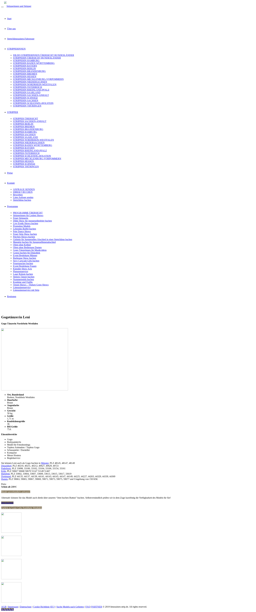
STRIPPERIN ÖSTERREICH (27, 87)
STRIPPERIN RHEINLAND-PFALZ (31, 90)
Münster (45, 463)
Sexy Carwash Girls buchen (26, 260)
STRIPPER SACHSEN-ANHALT (29, 121)
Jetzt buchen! (7, 503)
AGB (3, 606)
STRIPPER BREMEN (24, 126)
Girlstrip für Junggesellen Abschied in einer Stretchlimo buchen (42, 239)
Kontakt (11, 183)
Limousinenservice (22, 287)
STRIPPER (12, 112)
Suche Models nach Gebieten (70, 606)
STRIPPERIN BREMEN (25, 74)
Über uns (11, 28)
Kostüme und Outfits (23, 282)
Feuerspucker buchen (23, 263)
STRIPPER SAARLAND (25, 137)
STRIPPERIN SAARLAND (26, 92)
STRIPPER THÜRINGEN (26, 166)
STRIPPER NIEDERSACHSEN (29, 142)
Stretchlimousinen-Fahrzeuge (20, 38)
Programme (12, 206)
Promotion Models (21, 226)
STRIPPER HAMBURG (25, 132)
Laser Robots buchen (23, 274)
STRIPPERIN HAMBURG (26, 60)
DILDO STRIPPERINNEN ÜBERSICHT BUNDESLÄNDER (43, 55)
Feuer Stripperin (20, 218)
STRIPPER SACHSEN (24, 134)
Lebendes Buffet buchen (24, 229)
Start (9, 18)
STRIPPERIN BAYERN (25, 66)
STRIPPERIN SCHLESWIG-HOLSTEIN (33, 103)
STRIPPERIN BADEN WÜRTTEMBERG (34, 63)
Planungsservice (20, 271)
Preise (10, 173)
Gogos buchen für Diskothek (26, 252)
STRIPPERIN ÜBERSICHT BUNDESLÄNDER (37, 58)
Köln (3, 471)
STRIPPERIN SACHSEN (25, 100)
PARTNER (96, 606)
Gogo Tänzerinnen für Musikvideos (30, 250)
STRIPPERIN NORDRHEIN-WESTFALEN (34, 84)
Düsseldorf (6, 465)
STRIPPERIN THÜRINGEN (27, 106)
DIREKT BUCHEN (23, 192)
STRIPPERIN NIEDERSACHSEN (30, 82)
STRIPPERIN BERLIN (24, 68)
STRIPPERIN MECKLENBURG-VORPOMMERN (38, 79)
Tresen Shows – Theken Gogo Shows (31, 284)
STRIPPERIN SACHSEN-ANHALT (31, 95)
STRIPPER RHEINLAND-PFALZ (30, 150)
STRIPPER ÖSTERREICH (26, 153)
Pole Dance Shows (22, 231)
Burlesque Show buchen (24, 258)
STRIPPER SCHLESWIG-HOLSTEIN (32, 156)
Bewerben (18, 194)
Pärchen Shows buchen (24, 236)
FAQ (87, 606)
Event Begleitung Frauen (24, 266)
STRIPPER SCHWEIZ (24, 164)
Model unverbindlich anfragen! (15, 492)
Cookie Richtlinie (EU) (44, 606)
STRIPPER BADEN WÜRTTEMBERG (32, 145)
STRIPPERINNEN (16, 49)
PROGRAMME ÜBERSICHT (28, 213)
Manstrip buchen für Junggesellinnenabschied (34, 242)
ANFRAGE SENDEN (24, 189)
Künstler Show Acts (22, 268)
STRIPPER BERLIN (23, 124)
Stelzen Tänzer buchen (23, 276)
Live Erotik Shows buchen (25, 223)
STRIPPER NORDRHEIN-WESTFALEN (33, 140)
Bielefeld (5, 473)
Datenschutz (25, 606)
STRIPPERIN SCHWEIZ (25, 98)
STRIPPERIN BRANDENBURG (29, 71)
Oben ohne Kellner (22, 244)
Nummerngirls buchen (23, 279)
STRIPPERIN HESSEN (24, 76)
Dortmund (6, 476)
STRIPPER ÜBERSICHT (25, 118)
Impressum (13, 606)
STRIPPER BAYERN (24, 148)
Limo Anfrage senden (23, 197)
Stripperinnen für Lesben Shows (28, 215)
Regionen (11, 296)
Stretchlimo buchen (22, 200)
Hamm (4, 479)
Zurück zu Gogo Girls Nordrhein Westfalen (21, 508)
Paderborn (6, 468)
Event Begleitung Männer (25, 255)
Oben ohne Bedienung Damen (27, 247)
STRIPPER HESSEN (23, 161)
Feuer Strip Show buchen (25, 234)
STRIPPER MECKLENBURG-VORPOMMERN (37, 158)
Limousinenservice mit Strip (26, 290)
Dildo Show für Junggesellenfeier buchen (32, 221)
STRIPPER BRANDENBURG (28, 129)
